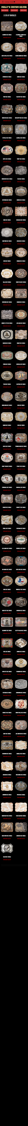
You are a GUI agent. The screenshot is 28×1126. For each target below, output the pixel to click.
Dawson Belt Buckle (7, 343)
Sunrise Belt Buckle (21, 651)
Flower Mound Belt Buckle (21, 56)
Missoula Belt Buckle (21, 364)
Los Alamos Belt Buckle (7, 548)
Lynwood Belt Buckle (7, 77)
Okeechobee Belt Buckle (21, 775)
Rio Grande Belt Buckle (7, 569)
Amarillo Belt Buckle (21, 754)
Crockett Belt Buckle (21, 507)
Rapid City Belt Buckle (7, 671)
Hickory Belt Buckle (7, 507)
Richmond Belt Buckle (7, 754)
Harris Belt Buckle (21, 77)
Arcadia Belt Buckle (7, 775)
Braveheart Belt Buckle (7, 816)
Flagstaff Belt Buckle (21, 97)
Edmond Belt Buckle (21, 302)
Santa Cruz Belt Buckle (21, 569)
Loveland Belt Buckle (21, 323)
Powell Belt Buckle (7, 528)
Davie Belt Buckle (7, 589)
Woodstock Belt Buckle (7, 118)
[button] (3, 1)
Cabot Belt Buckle (7, 734)
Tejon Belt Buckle (21, 179)
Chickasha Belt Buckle (21, 220)
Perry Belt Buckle (7, 97)
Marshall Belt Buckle (21, 487)
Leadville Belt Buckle (21, 138)
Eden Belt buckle (21, 425)
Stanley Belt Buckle (21, 466)
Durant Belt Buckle (21, 343)
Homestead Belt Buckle (21, 282)
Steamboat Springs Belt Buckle (21, 35)
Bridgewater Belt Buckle (7, 179)
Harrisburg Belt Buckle (21, 692)
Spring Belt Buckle (7, 364)
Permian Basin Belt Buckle (21, 446)
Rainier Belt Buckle (7, 425)
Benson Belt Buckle (21, 241)
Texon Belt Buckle (7, 384)
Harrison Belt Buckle (21, 610)
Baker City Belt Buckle (7, 610)
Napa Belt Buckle (21, 405)
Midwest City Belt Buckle (7, 323)
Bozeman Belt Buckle (21, 528)
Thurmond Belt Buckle (21, 671)
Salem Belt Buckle (7, 857)
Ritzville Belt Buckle (7, 138)
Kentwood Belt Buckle (7, 200)
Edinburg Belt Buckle (7, 795)
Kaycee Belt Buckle (7, 446)
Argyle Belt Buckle (7, 159)
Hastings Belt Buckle (21, 384)
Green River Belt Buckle (7, 836)
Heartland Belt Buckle (21, 816)
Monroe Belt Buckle (21, 200)
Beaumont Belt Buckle (7, 630)
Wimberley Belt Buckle (21, 589)
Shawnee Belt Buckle (7, 35)
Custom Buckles (14, 10)
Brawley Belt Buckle (7, 712)
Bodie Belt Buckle (7, 220)
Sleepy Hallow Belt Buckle (21, 630)
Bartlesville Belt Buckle (7, 56)
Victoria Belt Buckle (7, 692)
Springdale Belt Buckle (7, 487)
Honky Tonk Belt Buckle (7, 466)
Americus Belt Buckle (21, 836)
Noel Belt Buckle (7, 651)
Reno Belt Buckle (7, 261)
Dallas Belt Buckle (7, 282)
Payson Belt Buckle (21, 795)
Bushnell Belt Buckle (21, 548)
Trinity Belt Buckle (21, 159)
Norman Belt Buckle (21, 261)
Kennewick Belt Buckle (7, 302)
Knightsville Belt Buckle (21, 712)
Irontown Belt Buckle (7, 241)
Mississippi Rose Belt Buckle (21, 118)
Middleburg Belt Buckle (7, 405)
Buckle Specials (5, 10)
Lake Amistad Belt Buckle (21, 734)
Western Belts (23, 10)
